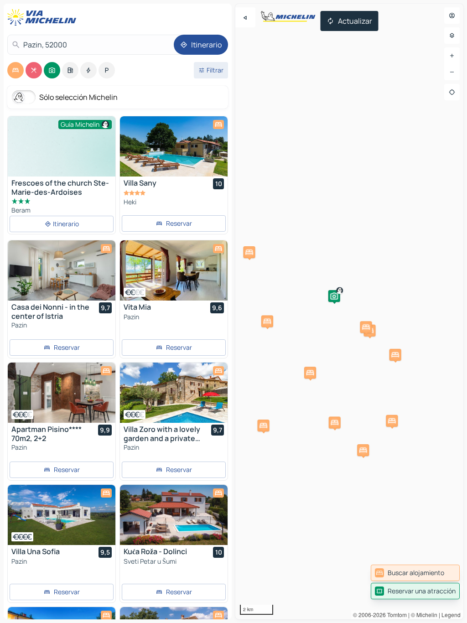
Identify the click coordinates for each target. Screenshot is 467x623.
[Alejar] (452, 72)
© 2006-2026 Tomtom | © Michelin (395, 614)
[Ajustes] (452, 35)
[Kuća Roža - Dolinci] (174, 515)
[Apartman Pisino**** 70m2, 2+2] (61, 393)
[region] (349, 311)
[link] (415, 573)
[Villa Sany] (174, 146)
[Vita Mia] (174, 270)
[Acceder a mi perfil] (452, 15)
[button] (334, 296)
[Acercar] (452, 55)
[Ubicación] (452, 92)
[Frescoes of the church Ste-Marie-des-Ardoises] (61, 156)
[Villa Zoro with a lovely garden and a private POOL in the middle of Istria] (174, 393)
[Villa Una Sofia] (61, 515)
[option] (15, 70)
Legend (451, 614)
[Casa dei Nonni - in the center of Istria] (61, 270)
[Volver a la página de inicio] (43, 17)
